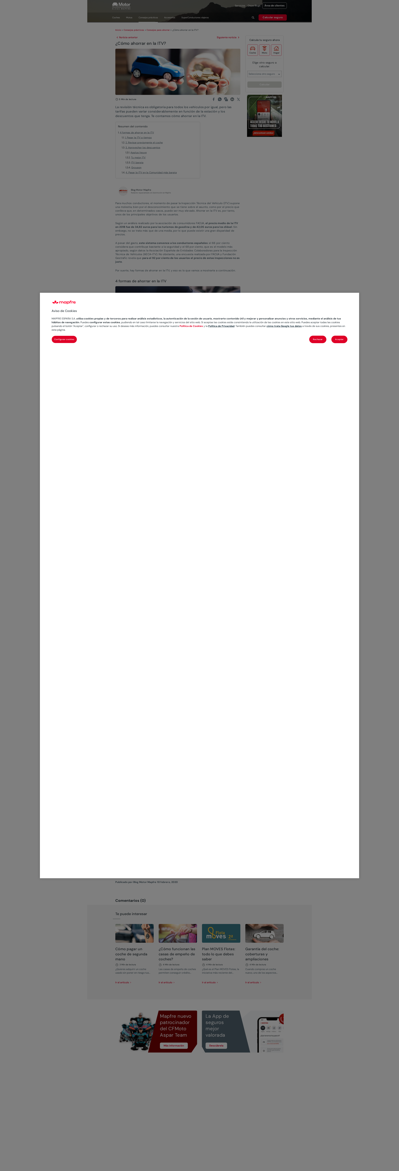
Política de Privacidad (221, 326)
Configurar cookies (64, 339)
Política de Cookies (191, 326)
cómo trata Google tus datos (284, 326)
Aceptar (339, 339)
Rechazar (318, 339)
